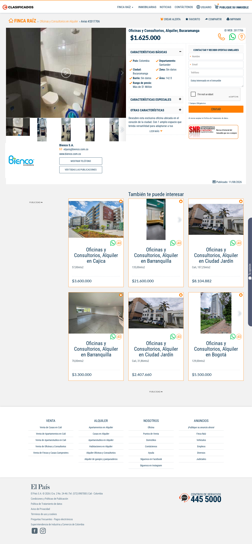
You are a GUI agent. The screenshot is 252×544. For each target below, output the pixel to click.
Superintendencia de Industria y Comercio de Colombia (57, 524)
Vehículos (201, 440)
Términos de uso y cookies (44, 514)
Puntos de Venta (151, 433)
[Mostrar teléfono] (221, 38)
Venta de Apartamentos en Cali (51, 433)
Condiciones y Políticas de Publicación (49, 498)
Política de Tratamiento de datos (216, 118)
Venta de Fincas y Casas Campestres (50, 452)
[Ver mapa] (241, 38)
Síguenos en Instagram (151, 465)
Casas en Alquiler (101, 433)
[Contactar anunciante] (119, 244)
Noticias (165, 7)
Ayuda (151, 452)
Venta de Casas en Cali (51, 427)
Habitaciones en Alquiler (100, 446)
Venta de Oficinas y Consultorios (50, 446)
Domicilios (151, 440)
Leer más (154, 131)
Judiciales (201, 459)
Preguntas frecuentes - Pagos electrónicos (52, 519)
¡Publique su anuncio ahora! (201, 427)
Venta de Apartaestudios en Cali (50, 440)
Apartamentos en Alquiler (101, 427)
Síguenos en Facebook (151, 459)
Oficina (151, 427)
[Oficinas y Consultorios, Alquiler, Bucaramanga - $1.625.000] (66, 73)
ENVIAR (216, 109)
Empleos (201, 446)
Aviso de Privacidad (40, 509)
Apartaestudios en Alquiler (100, 440)
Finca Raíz (124, 7)
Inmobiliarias (147, 7)
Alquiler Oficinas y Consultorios (101, 452)
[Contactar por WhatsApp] (232, 38)
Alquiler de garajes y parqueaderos (101, 459)
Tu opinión (249, 269)
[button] (156, 52)
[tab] (156, 52)
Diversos (201, 452)
